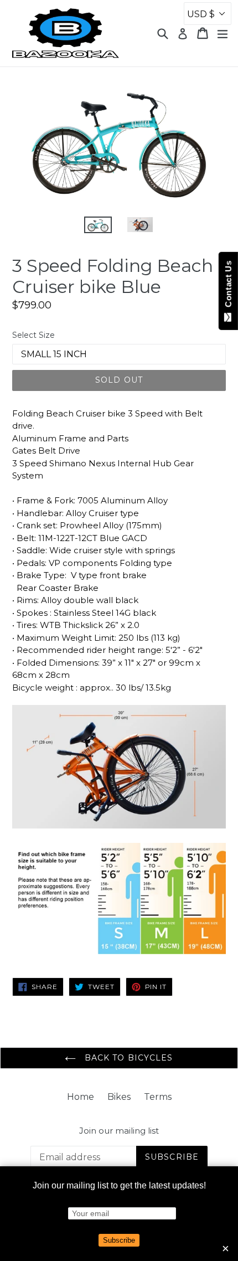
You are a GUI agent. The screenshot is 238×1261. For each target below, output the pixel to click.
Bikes (119, 1097)
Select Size (33, 335)
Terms (158, 1097)
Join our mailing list (119, 1131)
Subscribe (119, 1240)
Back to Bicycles (127, 1058)
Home (80, 1097)
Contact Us (228, 286)
